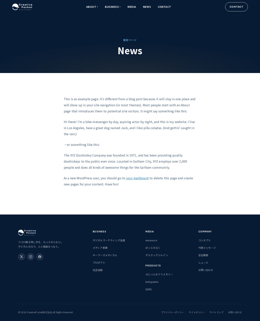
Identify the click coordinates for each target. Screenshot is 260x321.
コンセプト (204, 240)
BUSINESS (113, 7)
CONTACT (164, 7)
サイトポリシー (197, 312)
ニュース (203, 262)
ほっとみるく (152, 247)
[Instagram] (30, 256)
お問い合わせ (205, 270)
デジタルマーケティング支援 (109, 240)
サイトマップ (216, 312)
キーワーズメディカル (105, 255)
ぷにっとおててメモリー (159, 274)
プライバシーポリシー (172, 312)
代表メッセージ (207, 247)
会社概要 (203, 255)
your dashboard (137, 178)
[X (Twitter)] (21, 256)
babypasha (151, 282)
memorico (151, 240)
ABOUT (92, 7)
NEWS (147, 7)
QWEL (148, 289)
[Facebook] (39, 256)
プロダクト (99, 262)
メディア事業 (100, 247)
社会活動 (98, 270)
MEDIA (132, 7)
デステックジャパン (156, 255)
